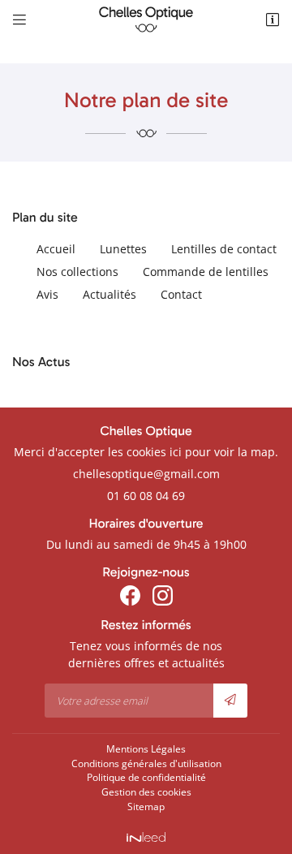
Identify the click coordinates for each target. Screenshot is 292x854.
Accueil (55, 249)
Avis (47, 294)
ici (176, 451)
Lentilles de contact (224, 249)
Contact (181, 294)
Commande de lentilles (205, 271)
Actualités (109, 294)
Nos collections (77, 271)
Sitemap (146, 806)
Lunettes (123, 249)
